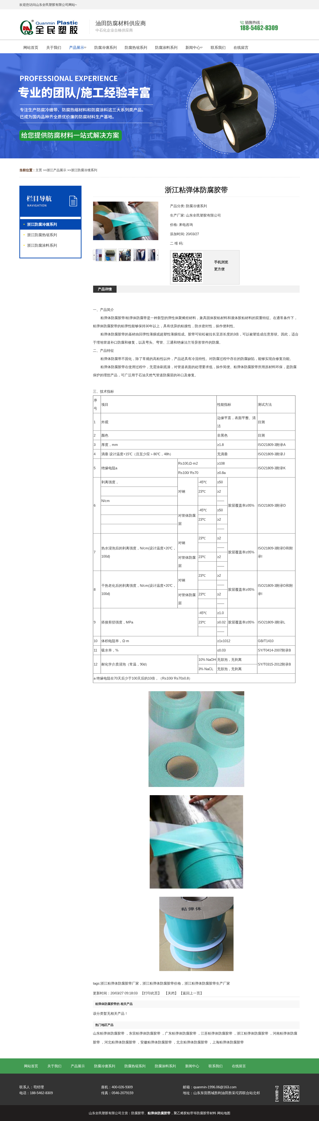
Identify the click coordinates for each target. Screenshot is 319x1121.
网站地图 (223, 1113)
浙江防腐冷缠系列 (84, 170)
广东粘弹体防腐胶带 (180, 1033)
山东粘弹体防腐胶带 (108, 1033)
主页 (38, 170)
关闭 (171, 993)
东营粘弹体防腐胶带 (144, 1033)
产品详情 (105, 289)
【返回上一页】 (191, 993)
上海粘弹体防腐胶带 (228, 1042)
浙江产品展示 (56, 170)
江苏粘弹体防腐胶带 (216, 1033)
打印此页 (151, 993)
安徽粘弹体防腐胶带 (156, 1042)
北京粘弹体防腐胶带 (192, 1042)
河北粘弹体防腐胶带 (120, 1042)
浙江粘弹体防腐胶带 (252, 1033)
